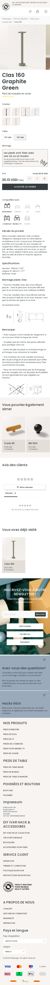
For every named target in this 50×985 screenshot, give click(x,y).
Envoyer (40, 614)
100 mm (7, 137)
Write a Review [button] (26, 487)
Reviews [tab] (9, 493)
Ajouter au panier (25, 186)
